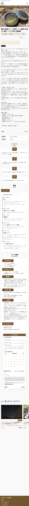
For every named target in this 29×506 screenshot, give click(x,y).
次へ (14, 379)
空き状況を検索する (8, 384)
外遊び (2, 499)
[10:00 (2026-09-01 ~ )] (10, 195)
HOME (2, 6)
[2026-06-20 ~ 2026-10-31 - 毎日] (9, 126)
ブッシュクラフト (5, 501)
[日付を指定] (14, 376)
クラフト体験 (4, 504)
